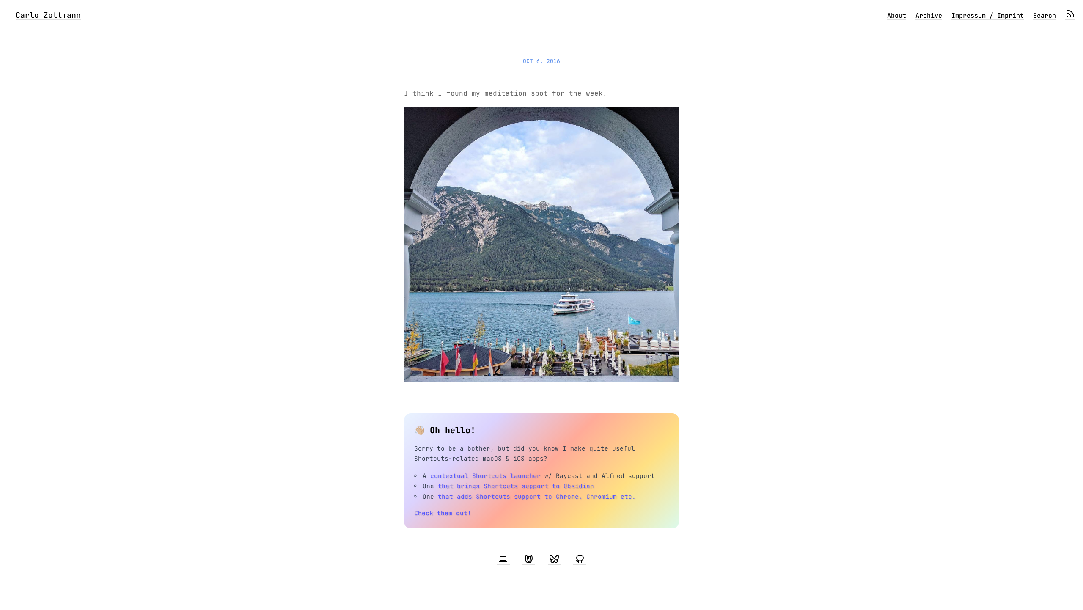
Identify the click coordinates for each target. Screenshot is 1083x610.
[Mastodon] (528, 559)
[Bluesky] (554, 559)
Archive (928, 15)
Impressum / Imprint (987, 15)
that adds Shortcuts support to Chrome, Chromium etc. (537, 496)
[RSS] (1070, 15)
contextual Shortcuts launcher (485, 476)
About (896, 15)
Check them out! (442, 513)
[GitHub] (579, 559)
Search (1044, 15)
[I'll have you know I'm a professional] (503, 559)
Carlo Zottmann (48, 15)
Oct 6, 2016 (541, 61)
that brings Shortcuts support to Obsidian (516, 486)
